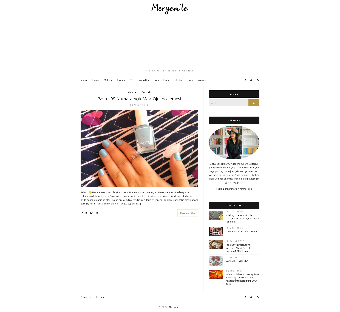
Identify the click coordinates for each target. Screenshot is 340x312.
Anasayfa (86, 297)
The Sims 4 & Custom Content (241, 231)
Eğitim (179, 80)
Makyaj (108, 80)
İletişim (100, 297)
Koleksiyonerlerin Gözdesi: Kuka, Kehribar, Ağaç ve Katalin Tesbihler (242, 218)
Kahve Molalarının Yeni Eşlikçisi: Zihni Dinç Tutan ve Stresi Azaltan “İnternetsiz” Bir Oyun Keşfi (242, 279)
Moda (84, 80)
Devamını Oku (187, 213)
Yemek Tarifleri (163, 80)
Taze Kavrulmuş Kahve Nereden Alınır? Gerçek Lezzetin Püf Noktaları (238, 248)
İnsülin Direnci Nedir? (237, 261)
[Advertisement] (170, 42)
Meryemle (175, 307)
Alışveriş (202, 80)
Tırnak (146, 92)
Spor (190, 80)
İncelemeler (123, 80)
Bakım (95, 80)
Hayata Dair (143, 80)
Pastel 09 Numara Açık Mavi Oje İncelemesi (139, 99)
